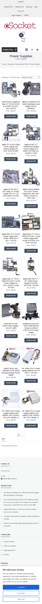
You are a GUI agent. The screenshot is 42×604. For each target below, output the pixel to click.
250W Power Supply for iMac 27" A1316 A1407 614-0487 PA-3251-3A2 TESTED (11, 105)
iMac (36, 7)
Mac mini (21, 11)
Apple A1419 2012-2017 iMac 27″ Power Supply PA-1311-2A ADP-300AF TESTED (11, 192)
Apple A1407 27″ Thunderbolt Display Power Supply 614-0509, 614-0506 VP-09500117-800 (31, 148)
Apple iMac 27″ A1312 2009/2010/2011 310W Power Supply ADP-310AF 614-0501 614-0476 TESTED (31, 238)
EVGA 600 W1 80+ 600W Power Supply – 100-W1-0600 (10, 325)
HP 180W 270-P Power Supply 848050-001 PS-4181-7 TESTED (31, 370)
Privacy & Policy (9, 542)
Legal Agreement (9, 550)
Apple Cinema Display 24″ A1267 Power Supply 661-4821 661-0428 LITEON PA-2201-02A (31, 193)
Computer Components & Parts (17, 64)
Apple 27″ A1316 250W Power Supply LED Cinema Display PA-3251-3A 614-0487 (11, 147)
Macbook (29, 7)
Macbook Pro (8, 7)
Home (4, 64)
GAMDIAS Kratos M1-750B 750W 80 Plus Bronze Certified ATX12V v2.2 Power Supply (31, 327)
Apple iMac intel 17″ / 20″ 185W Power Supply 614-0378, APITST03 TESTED (31, 282)
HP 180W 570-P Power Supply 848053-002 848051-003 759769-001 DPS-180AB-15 (11, 414)
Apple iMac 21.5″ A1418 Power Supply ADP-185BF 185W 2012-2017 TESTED (11, 237)
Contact (6, 555)
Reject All (21, 599)
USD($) (26, 15)
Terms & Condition (10, 546)
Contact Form (5, 471)
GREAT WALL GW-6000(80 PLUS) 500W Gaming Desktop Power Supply (11, 371)
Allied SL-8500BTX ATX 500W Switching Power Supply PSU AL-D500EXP (31, 105)
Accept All (21, 587)
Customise (21, 593)
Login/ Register (16, 15)
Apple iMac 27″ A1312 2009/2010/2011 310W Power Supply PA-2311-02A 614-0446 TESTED (11, 283)
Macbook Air (19, 7)
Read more (10, 116)
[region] (21, 585)
